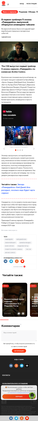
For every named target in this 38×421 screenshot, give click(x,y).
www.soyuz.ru (12, 230)
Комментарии (19, 266)
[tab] (16, 150)
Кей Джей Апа (21, 239)
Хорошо (19, 396)
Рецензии (23, 12)
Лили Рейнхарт (10, 242)
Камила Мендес (25, 242)
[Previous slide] (4, 149)
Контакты (6, 375)
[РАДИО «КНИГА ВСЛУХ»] (32, 395)
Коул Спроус (9, 246)
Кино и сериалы (10, 12)
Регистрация (31, 3)
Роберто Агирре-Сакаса (13, 249)
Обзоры (31, 12)
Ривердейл (9, 239)
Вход (22, 3)
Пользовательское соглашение (15, 383)
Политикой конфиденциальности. (19, 392)
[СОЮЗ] (3, 400)
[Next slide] (34, 149)
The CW (28, 249)
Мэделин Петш (23, 246)
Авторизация (19, 351)
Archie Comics (10, 252)
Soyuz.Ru (3, 3)
